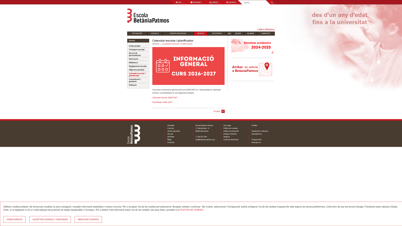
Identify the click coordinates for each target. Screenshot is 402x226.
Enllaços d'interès (230, 133)
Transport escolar (137, 49)
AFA (229, 33)
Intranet (196, 2)
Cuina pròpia (134, 46)
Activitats (217, 33)
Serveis (200, 33)
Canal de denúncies (231, 139)
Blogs (238, 33)
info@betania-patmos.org (205, 139)
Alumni (250, 33)
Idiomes (232, 2)
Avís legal (227, 125)
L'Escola (155, 33)
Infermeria (133, 59)
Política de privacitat (231, 131)
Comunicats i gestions (135, 80)
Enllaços (133, 85)
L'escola (170, 128)
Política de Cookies (191, 209)
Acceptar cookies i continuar (50, 219)
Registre (226, 136)
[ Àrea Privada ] (266, 29)
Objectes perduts (136, 70)
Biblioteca (133, 62)
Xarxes (214, 2)
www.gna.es (256, 142)
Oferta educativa (178, 33)
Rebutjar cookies (88, 219)
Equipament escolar (138, 66)
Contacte (265, 33)
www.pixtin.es (257, 133)
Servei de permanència (135, 54)
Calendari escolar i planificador (137, 74)
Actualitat (137, 33)
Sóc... (180, 2)
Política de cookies (230, 128)
